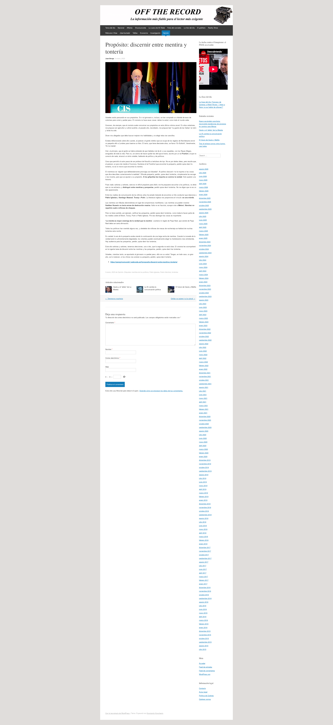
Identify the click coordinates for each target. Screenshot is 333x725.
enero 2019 (203, 500)
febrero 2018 (203, 540)
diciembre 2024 (204, 242)
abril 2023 (202, 314)
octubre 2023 (204, 292)
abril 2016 (202, 616)
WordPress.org (204, 674)
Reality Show (213, 28)
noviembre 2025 (205, 202)
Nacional (121, 28)
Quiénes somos (205, 699)
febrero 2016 (203, 624)
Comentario (110, 322)
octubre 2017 (204, 554)
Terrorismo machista (114, 298)
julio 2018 (202, 522)
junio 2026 (203, 176)
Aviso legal (203, 692)
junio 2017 (203, 569)
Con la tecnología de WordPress (117, 713)
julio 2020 (202, 434)
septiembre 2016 (205, 598)
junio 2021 (203, 394)
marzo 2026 (203, 187)
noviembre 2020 (205, 420)
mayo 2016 (203, 613)
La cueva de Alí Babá (157, 28)
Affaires (130, 28)
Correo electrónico (112, 358)
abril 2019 (202, 489)
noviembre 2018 (205, 507)
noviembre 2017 (205, 551)
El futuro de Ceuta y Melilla (186, 287)
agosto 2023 (203, 300)
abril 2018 (202, 533)
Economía (144, 33)
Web (107, 367)
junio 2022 (203, 351)
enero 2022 (203, 369)
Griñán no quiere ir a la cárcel (183, 298)
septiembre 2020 (205, 427)
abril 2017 (202, 573)
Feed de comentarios (207, 670)
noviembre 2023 (205, 289)
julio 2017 (202, 565)
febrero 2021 (203, 409)
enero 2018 (203, 544)
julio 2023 (202, 303)
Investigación (155, 33)
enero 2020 (203, 456)
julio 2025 (202, 216)
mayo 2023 (203, 311)
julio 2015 (202, 649)
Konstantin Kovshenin (155, 713)
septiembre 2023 (205, 296)
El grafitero (201, 28)
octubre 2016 (204, 594)
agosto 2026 (203, 169)
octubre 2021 (204, 380)
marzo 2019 (203, 493)
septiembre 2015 (205, 642)
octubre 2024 (204, 249)
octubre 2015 (204, 638)
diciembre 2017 (204, 547)
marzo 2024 (203, 274)
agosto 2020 (203, 431)
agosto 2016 (203, 602)
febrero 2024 (203, 278)
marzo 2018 (203, 536)
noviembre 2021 (205, 376)
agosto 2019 (203, 474)
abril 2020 (202, 445)
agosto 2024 (203, 256)
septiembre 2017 (205, 558)
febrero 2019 (203, 496)
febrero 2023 (203, 322)
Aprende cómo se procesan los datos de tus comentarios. (161, 390)
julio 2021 (202, 391)
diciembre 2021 (204, 373)
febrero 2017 (203, 580)
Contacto (202, 688)
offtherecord (116, 14)
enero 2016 (203, 627)
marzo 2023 (203, 318)
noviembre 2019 (205, 463)
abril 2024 (202, 271)
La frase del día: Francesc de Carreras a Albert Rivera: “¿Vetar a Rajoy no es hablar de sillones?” (212, 104)
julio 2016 (202, 605)
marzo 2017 (203, 576)
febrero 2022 (203, 365)
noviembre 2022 (205, 333)
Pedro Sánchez (165, 272)
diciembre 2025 (204, 198)
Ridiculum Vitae (111, 33)
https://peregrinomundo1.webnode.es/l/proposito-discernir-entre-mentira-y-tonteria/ (143, 262)
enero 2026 (203, 194)
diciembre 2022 (204, 329)
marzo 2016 (203, 620)
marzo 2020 (203, 449)
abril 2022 (202, 358)
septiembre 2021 (205, 383)
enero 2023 (203, 325)
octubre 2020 (204, 423)
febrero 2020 (203, 453)
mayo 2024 (203, 267)
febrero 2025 (203, 234)
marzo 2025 (203, 231)
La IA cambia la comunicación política (152, 288)
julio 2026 (202, 172)
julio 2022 (202, 347)
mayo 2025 (203, 223)
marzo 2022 (203, 362)
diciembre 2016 (204, 587)
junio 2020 (203, 438)
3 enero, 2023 (120, 58)
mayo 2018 (203, 529)
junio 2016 (203, 609)
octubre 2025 (204, 205)
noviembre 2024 (205, 245)
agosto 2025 (203, 212)
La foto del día (189, 28)
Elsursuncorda (140, 28)
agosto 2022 (203, 343)
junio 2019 (203, 482)
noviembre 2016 (205, 591)
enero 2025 (203, 238)
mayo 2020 (203, 442)
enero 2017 (203, 584)
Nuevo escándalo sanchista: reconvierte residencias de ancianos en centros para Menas (212, 124)
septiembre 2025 (205, 209)
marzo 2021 (203, 405)
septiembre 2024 (205, 252)
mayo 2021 (203, 398)
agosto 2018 (203, 518)
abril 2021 (202, 402)
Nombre (108, 349)
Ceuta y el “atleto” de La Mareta (211, 130)
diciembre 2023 (204, 285)
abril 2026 (202, 183)
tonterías (175, 272)
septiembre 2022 (205, 340)
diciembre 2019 (204, 460)
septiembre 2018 (205, 514)
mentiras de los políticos (140, 272)
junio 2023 (203, 307)
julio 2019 (202, 478)
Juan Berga (109, 58)
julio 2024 (202, 260)
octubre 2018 (204, 511)
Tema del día (110, 28)
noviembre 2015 (205, 635)
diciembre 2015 (204, 631)
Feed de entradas (205, 667)
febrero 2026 (203, 191)
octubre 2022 (204, 336)
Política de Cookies (206, 695)
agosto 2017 (203, 562)
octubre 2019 (204, 467)
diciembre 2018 (204, 504)
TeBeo (135, 33)
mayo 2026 (203, 180)
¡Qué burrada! (125, 33)
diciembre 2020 (204, 416)
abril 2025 (202, 227)
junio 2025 (203, 220)
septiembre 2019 (205, 471)
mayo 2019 (203, 485)
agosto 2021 (203, 387)
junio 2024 (203, 263)
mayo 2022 (203, 354)
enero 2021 (203, 413)
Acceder (202, 663)
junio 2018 (203, 525)
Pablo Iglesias (154, 272)
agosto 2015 (203, 645)
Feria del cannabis (174, 28)
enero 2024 (203, 282)
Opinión (166, 33)
